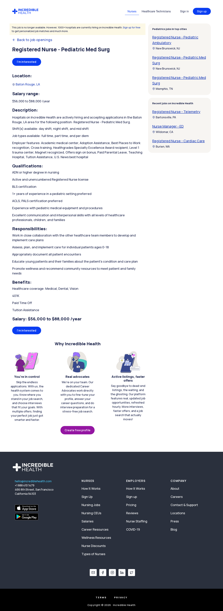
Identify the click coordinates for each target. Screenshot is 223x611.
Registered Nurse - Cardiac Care (178, 141)
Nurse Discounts (94, 546)
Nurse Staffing (136, 521)
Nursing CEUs (91, 513)
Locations (178, 513)
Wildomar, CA (164, 132)
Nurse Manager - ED (168, 126)
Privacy (121, 597)
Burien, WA (163, 146)
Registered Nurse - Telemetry (176, 111)
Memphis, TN (164, 89)
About (175, 488)
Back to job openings (34, 40)
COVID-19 (133, 529)
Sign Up (87, 497)
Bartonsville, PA (166, 117)
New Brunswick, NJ (168, 48)
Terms (101, 597)
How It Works (91, 488)
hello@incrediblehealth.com (33, 481)
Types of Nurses (93, 554)
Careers (177, 497)
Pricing (131, 505)
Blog (174, 529)
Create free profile (77, 430)
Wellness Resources (96, 537)
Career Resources (95, 529)
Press (175, 521)
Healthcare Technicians (156, 11)
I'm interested (26, 62)
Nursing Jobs (91, 505)
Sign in (184, 11)
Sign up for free (131, 27)
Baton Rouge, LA (27, 84)
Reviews (132, 513)
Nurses (132, 11)
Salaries (87, 521)
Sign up (202, 11)
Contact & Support (184, 505)
